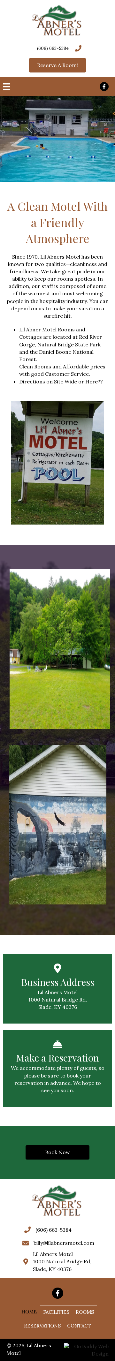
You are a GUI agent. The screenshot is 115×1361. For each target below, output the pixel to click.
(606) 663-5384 (53, 48)
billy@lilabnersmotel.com (64, 1243)
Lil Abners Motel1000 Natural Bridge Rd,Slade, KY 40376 (62, 1261)
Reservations (42, 1326)
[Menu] (6, 86)
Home (29, 1312)
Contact (79, 1326)
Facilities (56, 1312)
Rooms (85, 1312)
